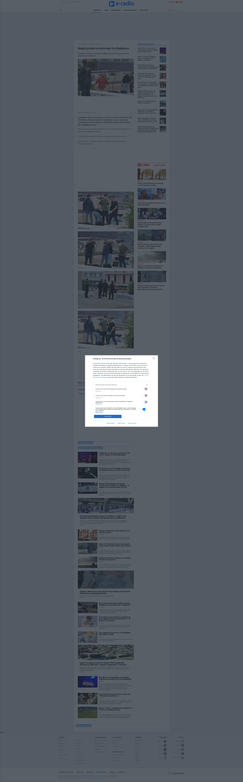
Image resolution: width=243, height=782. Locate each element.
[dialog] (121, 391)
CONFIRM (107, 416)
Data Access (121, 423)
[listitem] (121, 385)
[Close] (154, 359)
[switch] (145, 389)
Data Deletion (111, 423)
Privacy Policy (132, 423)
